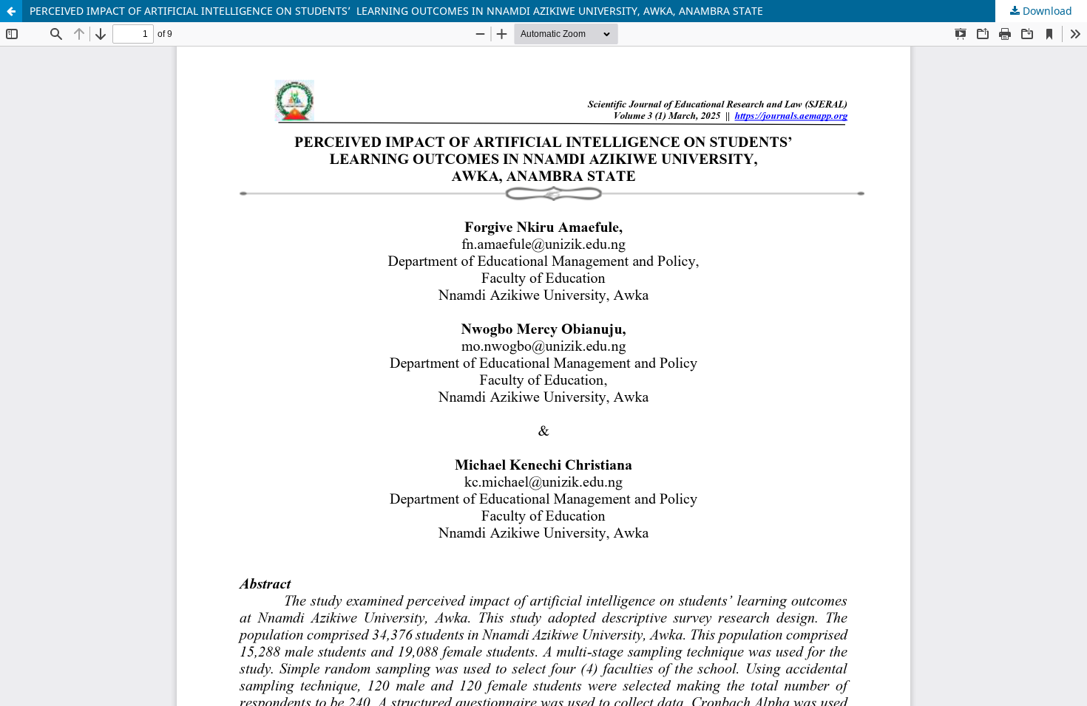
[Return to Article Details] (11, 11)
